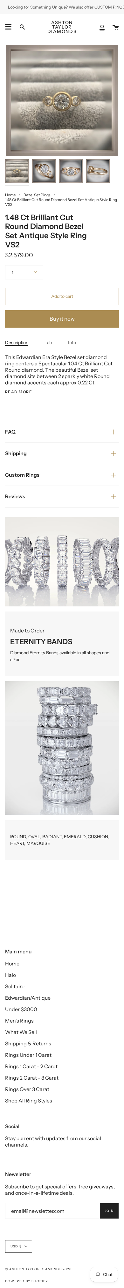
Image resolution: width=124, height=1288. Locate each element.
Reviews (15, 496)
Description (16, 342)
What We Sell (21, 1032)
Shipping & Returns (28, 1043)
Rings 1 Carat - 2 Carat (31, 1066)
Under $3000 (21, 1009)
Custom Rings (22, 475)
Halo (10, 975)
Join (109, 1211)
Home (10, 195)
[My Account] (102, 27)
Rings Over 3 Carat (27, 1089)
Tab (48, 342)
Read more (18, 392)
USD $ (16, 1246)
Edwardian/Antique (28, 998)
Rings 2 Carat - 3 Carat (32, 1078)
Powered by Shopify (26, 1281)
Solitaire (14, 986)
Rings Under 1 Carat (28, 1055)
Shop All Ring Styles (28, 1100)
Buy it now (62, 319)
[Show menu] (8, 27)
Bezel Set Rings (37, 195)
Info (72, 342)
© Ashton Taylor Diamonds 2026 (38, 1269)
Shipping (16, 453)
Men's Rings (19, 1020)
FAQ (10, 431)
